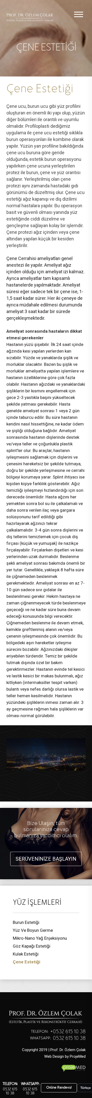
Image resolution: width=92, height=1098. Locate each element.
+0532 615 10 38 (68, 1032)
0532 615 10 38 (10, 1091)
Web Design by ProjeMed (65, 1056)
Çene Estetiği (26, 961)
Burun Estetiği (26, 922)
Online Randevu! (59, 1088)
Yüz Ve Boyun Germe (33, 930)
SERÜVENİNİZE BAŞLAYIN (46, 859)
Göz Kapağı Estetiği (31, 946)
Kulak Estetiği (26, 954)
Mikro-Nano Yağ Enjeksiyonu (40, 938)
